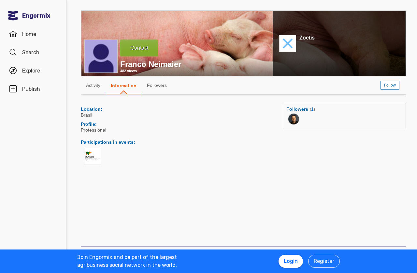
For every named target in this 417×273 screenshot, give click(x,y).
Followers (157, 85)
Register (324, 261)
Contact (139, 48)
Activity (93, 85)
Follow (390, 85)
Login (291, 261)
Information (124, 85)
